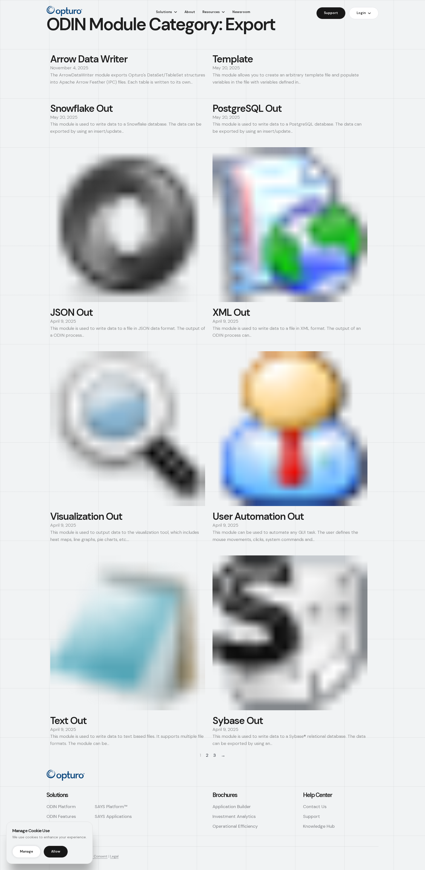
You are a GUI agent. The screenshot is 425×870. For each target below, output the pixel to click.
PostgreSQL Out (247, 108)
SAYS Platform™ (111, 807)
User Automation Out (258, 516)
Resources (211, 12)
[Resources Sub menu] (223, 12)
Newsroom (241, 12)
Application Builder (231, 807)
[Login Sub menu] (369, 13)
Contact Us (315, 807)
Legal (114, 856)
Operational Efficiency (235, 826)
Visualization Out (86, 516)
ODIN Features (61, 816)
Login (361, 13)
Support (331, 13)
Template (232, 59)
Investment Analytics (234, 816)
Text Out (68, 720)
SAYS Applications (113, 816)
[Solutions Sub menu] (175, 12)
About (189, 12)
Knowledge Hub (319, 826)
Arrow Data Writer (88, 59)
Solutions (164, 12)
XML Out (231, 312)
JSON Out (71, 312)
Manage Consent (93, 856)
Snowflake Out (81, 108)
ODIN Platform (61, 807)
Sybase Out (237, 720)
